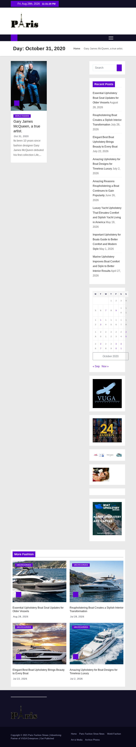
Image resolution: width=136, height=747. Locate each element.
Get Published (47, 738)
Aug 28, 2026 (20, 616)
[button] (117, 38)
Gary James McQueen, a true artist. (26, 126)
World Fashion (22, 116)
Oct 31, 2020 (21, 136)
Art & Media (76, 740)
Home (76, 48)
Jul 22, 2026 (20, 678)
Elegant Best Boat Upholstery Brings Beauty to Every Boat (105, 142)
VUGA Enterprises (30, 738)
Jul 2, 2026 (76, 678)
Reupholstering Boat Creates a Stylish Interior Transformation (107, 120)
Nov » (105, 366)
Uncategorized (24, 565)
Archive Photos (92, 740)
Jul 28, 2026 (77, 616)
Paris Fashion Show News (91, 734)
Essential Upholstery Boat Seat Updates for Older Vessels (106, 98)
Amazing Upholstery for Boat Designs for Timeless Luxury (106, 164)
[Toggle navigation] (111, 37)
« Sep (96, 366)
